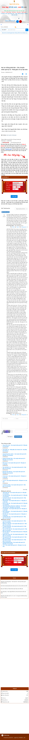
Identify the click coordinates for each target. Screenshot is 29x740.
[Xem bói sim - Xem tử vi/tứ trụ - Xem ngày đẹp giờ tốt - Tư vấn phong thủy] (14, 1)
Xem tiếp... (25, 489)
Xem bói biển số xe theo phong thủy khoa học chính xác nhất (13, 588)
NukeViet (11, 729)
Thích (18, 227)
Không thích (23, 227)
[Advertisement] (14, 50)
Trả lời (13, 227)
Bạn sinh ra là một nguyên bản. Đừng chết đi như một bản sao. (15, 32)
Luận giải (14, 196)
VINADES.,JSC (22, 729)
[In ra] (26, 73)
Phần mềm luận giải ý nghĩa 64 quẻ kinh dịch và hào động (12, 581)
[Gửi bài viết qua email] (22, 73)
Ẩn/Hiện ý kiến (6, 212)
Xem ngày (14, 569)
